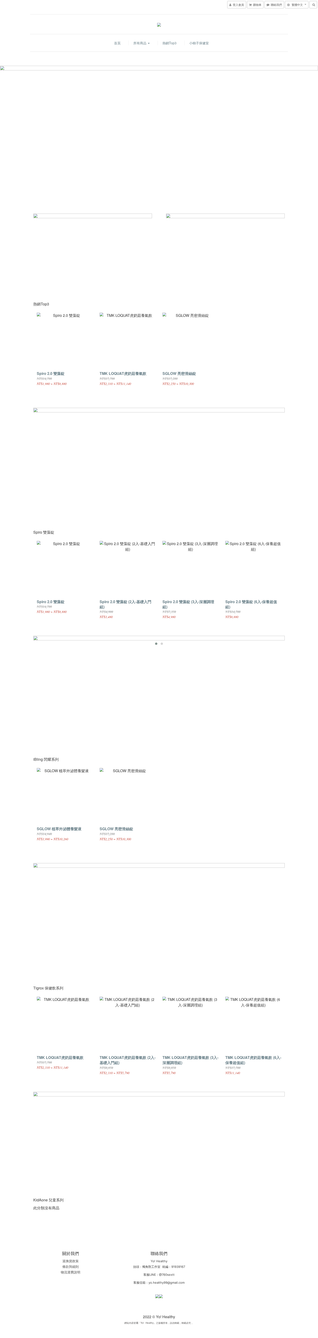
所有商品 (140, 43)
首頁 (117, 43)
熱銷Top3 (169, 43)
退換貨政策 (70, 1260)
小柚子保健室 (199, 43)
